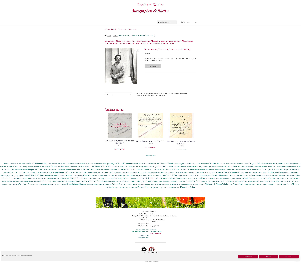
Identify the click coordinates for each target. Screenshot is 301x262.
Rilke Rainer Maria (181, 181)
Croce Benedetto (167, 184)
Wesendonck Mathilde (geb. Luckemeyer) (102, 178)
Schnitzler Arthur (82, 178)
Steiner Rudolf (159, 172)
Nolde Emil (297, 166)
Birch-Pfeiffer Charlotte (12, 164)
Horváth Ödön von (37, 178)
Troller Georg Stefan (96, 172)
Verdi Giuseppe (253, 172)
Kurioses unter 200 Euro (162, 43)
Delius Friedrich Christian (150, 178)
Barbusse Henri (186, 169)
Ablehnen (268, 256)
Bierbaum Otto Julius (274, 184)
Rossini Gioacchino (75, 184)
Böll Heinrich (27, 172)
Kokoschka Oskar (187, 187)
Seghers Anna (254, 175)
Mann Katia (176, 187)
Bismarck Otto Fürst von (98, 163)
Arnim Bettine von (167, 187)
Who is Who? (110, 29)
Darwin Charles (265, 175)
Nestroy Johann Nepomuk (227, 178)
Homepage (132, 29)
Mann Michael (57, 181)
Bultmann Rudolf (154, 163)
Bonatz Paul (191, 178)
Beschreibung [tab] (108, 95)
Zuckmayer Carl (106, 175)
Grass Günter (236, 175)
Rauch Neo (108, 184)
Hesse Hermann (124, 163)
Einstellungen (288, 256)
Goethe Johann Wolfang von (248, 166)
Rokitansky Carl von (122, 178)
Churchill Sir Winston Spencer (285, 166)
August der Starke (160, 166)
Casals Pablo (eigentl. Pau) (141, 181)
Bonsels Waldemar (170, 172)
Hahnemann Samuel (198, 169)
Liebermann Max (57, 166)
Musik (115, 36)
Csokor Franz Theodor (245, 169)
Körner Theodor (78, 166)
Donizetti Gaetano (27, 184)
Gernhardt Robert (88, 184)
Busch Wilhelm (268, 163)
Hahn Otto (146, 175)
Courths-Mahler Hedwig (76, 175)
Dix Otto (9, 178)
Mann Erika (51, 164)
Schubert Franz (16, 166)
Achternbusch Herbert (289, 184)
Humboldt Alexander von (20, 169)
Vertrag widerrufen (155, 233)
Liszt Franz (134, 187)
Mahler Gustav (157, 181)
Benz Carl (187, 172)
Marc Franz (234, 169)
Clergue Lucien (36, 172)
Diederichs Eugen (112, 187)
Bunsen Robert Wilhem (288, 175)
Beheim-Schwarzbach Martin (10, 184)
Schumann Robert (263, 181)
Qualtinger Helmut (63, 172)
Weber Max (77, 163)
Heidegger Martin (279, 164)
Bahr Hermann (261, 178)
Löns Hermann (295, 181)
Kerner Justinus (56, 178)
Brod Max (87, 175)
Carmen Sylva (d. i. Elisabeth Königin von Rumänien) (280, 169)
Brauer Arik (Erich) (68, 178)
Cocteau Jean (205, 181)
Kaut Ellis (199, 178)
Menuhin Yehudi (167, 163)
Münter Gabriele (256, 169)
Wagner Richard (256, 163)
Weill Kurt (10, 181)
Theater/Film (111, 43)
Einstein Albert (96, 175)
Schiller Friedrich (143, 169)
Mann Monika (94, 181)
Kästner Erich (133, 172)
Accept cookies (248, 256)
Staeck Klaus (128, 184)
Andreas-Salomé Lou (50, 175)
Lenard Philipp (289, 163)
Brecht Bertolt (176, 184)
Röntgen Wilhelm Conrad (102, 169)
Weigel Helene (195, 163)
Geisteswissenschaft (170, 41)
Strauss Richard (275, 175)
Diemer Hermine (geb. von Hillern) (123, 175)
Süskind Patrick (17, 178)
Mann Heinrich (123, 169)
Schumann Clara (287, 172)
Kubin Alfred (172, 175)
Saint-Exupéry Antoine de (198, 172)
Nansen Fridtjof (244, 163)
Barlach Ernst (253, 181)
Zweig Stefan (104, 181)
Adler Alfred (117, 184)
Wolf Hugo (245, 181)
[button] (138, 50)
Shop (109, 36)
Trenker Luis (239, 178)
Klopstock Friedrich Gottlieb (228, 172)
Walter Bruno (180, 172)
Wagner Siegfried (111, 164)
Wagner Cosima (148, 166)
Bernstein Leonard (232, 166)
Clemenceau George (250, 184)
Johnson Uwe (162, 175)
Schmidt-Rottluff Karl (85, 169)
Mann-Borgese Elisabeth (182, 164)
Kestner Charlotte (63, 175)
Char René (133, 169)
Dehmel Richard (194, 181)
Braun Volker (69, 166)
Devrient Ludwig (199, 184)
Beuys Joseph (280, 178)
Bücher (144, 43)
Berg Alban (139, 175)
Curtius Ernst (62, 169)
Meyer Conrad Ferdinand (50, 169)
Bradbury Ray (271, 178)
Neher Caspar (47, 184)
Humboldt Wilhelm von (69, 181)
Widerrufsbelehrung (155, 231)
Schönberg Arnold (71, 169)
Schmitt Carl (153, 175)
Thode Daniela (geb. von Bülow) (133, 166)
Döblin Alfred (86, 172)
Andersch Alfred (211, 172)
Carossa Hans (143, 187)
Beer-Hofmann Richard (13, 172)
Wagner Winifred (35, 169)
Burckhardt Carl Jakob (224, 181)
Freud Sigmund (134, 178)
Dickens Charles (227, 175)
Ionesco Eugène (86, 163)
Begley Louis (25, 163)
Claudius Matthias (274, 172)
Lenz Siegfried (117, 172)
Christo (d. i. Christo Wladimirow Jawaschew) (224, 184)
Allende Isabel (76, 172)
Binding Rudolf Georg (28, 166)
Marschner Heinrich (187, 184)
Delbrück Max (69, 163)
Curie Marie (162, 169)
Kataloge (122, 29)
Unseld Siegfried (82, 181)
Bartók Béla (217, 175)
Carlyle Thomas (182, 175)
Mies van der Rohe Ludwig (212, 178)
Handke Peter (244, 172)
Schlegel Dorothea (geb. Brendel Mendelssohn (211, 166)
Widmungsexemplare (129, 43)
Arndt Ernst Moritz (285, 181)
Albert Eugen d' (60, 163)
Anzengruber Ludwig (155, 187)
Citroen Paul (107, 172)
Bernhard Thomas (173, 169)
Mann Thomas (226, 163)
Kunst (127, 41)
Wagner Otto (212, 181)
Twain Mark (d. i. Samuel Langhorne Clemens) (217, 169)
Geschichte (187, 41)
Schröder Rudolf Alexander (92, 166)
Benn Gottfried (183, 178)
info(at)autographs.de (142, 229)
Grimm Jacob (153, 169)
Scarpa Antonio (261, 166)
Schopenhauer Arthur (59, 184)
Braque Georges (46, 181)
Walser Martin (119, 166)
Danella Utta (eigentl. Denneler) (142, 184)
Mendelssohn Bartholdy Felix (189, 166)
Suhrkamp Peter (99, 184)
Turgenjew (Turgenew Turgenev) (20, 175)
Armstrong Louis (207, 175)
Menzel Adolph (36, 175)
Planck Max (144, 164)
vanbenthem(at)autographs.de (140, 231)
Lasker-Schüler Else (169, 181)
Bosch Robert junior (125, 187)
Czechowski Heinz (156, 184)
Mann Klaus (274, 181)
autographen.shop (143, 237)
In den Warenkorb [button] (120, 147)
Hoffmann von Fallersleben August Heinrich (26, 181)
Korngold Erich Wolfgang (42, 166)
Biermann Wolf (135, 163)
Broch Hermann (250, 178)
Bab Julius (151, 172)
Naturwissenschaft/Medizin (145, 41)
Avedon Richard (235, 163)
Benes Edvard (39, 184)
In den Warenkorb (153, 66)
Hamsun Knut (271, 166)
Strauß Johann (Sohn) (38, 163)
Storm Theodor (108, 166)
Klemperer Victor (27, 178)
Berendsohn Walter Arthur (170, 178)
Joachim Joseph (7, 169)
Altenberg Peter (205, 163)
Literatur (109, 41)
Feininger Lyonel (262, 184)
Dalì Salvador (125, 181)
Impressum (153, 229)
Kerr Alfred (244, 175)
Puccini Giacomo (174, 166)
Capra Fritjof (114, 169)
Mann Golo (143, 172)
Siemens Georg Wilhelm (194, 175)
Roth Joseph (262, 172)
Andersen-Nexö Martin (114, 181)
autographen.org (143, 235)
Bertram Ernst (216, 163)
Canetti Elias (125, 172)
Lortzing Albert (47, 178)
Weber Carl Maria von (48, 172)
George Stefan (288, 178)
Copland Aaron (237, 181)
